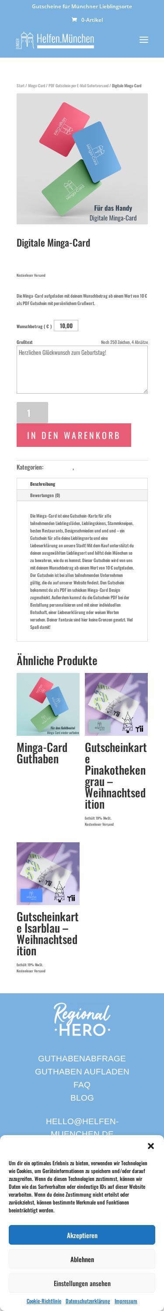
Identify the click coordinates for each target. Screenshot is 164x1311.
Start (20, 85)
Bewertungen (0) (45, 495)
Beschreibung (42, 483)
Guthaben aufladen (82, 1071)
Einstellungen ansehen (82, 1283)
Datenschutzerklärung (88, 1300)
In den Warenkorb (74, 435)
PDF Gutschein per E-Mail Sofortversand (78, 85)
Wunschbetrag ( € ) (35, 326)
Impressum (126, 1300)
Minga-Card (36, 85)
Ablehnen (82, 1259)
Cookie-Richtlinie (44, 1300)
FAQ (82, 1084)
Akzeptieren (82, 1235)
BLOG (82, 1097)
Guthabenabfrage (82, 1058)
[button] (151, 1146)
